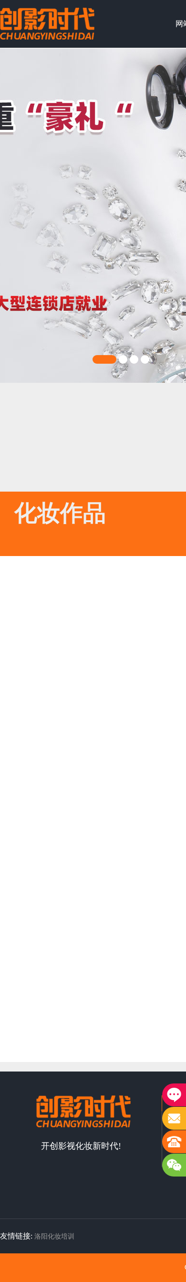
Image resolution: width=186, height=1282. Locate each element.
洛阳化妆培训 (54, 1236)
